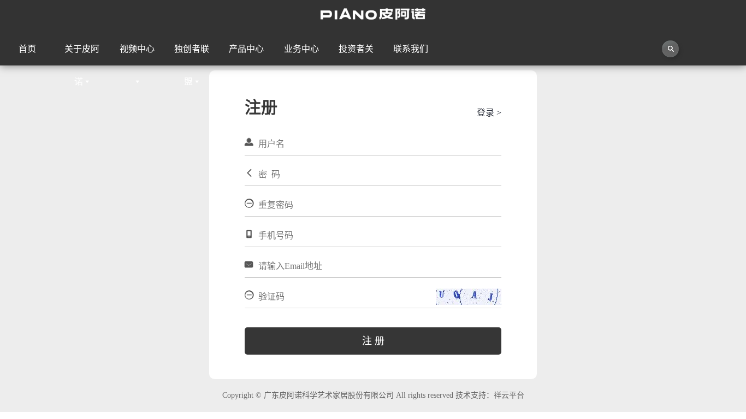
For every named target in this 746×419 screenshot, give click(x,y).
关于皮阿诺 (81, 54)
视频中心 (137, 48)
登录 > (489, 112)
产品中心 (246, 48)
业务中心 (301, 48)
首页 (27, 48)
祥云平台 (509, 395)
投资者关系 (356, 54)
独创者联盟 (191, 54)
